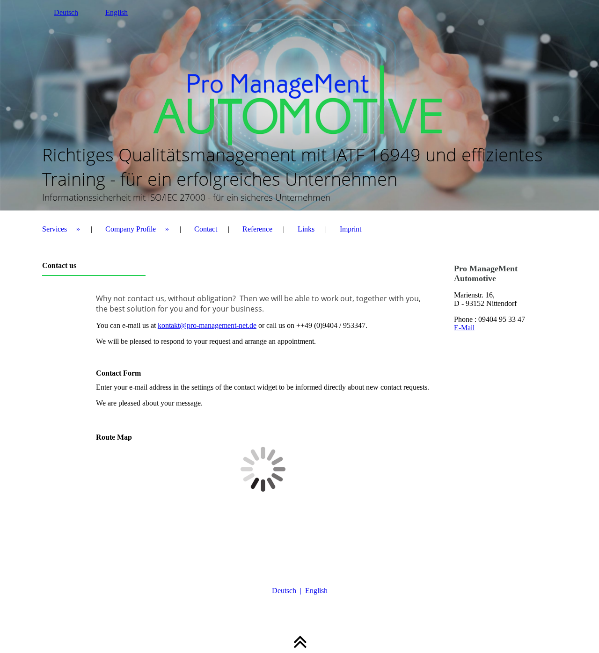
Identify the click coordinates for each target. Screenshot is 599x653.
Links (306, 229)
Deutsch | (288, 591)
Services (54, 229)
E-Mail (464, 328)
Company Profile (130, 229)
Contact (205, 229)
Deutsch (66, 12)
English (116, 12)
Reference (257, 229)
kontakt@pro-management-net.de (207, 325)
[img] (299, 105)
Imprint (350, 229)
